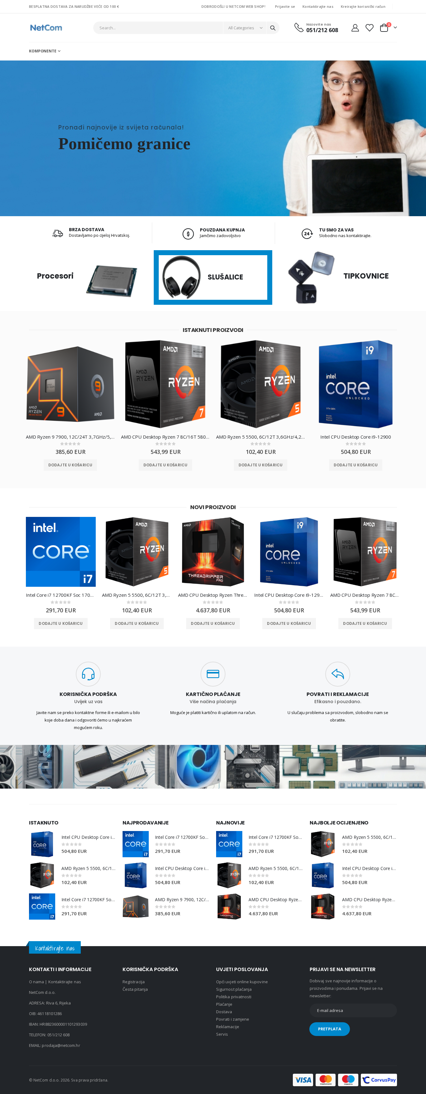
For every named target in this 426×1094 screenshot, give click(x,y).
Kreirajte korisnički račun (363, 6)
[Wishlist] (369, 28)
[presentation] (15, 389)
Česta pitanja (135, 989)
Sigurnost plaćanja (234, 989)
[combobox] (186, 28)
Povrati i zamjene (232, 1019)
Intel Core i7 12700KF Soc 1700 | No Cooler (61, 595)
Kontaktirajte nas (318, 6)
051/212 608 (58, 1035)
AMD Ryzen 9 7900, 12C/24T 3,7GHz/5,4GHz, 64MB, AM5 (70, 437)
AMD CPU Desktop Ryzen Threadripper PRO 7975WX (213, 595)
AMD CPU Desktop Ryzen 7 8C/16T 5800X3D (165, 437)
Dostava (224, 1011)
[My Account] (355, 28)
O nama (36, 982)
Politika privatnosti (233, 996)
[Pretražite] (273, 28)
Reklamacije (227, 1026)
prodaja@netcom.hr (61, 1045)
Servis (222, 1034)
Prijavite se (285, 6)
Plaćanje (224, 1004)
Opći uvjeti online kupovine (242, 982)
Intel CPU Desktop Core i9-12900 (355, 437)
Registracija (134, 982)
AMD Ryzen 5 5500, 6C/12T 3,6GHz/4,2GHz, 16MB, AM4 (260, 437)
